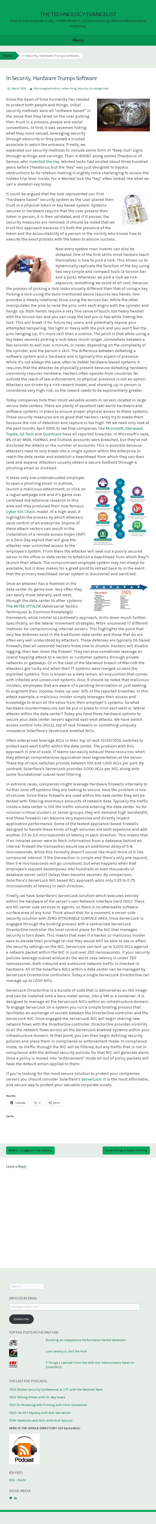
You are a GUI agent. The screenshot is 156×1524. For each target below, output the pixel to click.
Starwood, (134, 428)
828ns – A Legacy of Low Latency (30, 1150)
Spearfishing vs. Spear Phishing (126, 1150)
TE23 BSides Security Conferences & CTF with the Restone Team (56, 1389)
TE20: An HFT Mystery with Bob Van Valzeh (39, 1413)
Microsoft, (115, 428)
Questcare (52, 434)
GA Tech (27, 434)
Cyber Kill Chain (20, 511)
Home (7, 56)
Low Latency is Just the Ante (66, 1351)
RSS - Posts (17, 1480)
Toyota (12, 434)
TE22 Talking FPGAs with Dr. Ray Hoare (37, 1397)
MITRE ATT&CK (27, 606)
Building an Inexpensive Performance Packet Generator (86, 1340)
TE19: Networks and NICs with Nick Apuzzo (41, 1420)
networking (68, 88)
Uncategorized (98, 88)
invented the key (44, 161)
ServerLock (91, 1079)
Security (82, 88)
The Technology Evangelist (78, 14)
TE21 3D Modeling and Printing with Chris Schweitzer (48, 1405)
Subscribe (21, 1319)
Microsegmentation (47, 88)
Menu (78, 40)
